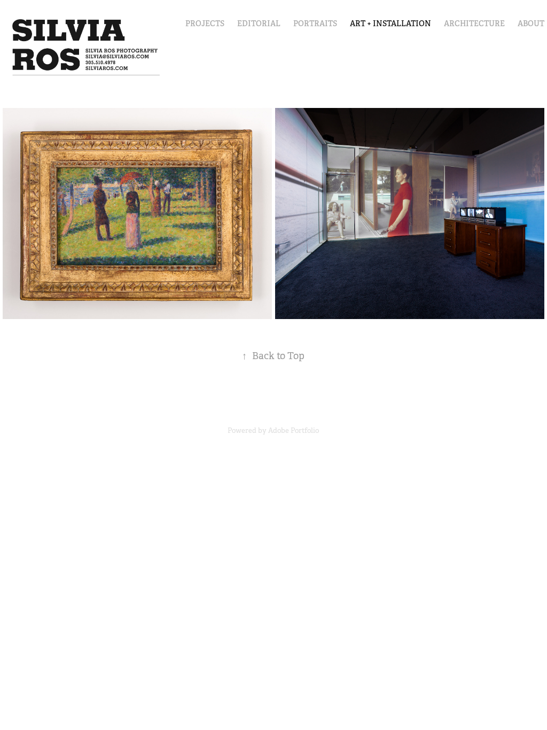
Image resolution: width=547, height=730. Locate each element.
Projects (204, 23)
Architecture (474, 23)
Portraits (315, 23)
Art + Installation (390, 23)
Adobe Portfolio (293, 430)
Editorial (258, 23)
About (531, 23)
